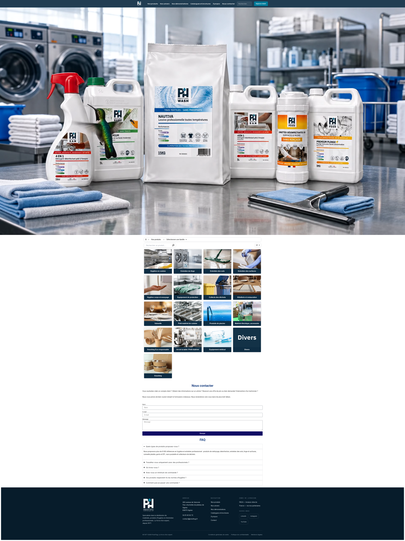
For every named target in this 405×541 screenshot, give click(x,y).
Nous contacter (228, 4)
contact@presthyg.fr (190, 519)
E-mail (144, 412)
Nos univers (164, 4)
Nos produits (153, 4)
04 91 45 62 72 (188, 515)
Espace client (261, 4)
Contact (214, 520)
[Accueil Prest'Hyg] (139, 3)
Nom (144, 404)
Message (145, 419)
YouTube (244, 522)
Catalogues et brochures (200, 4)
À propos (216, 4)
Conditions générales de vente (218, 534)
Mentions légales (256, 534)
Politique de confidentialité (240, 534)
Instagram (253, 516)
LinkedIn (243, 516)
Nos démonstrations (180, 4)
